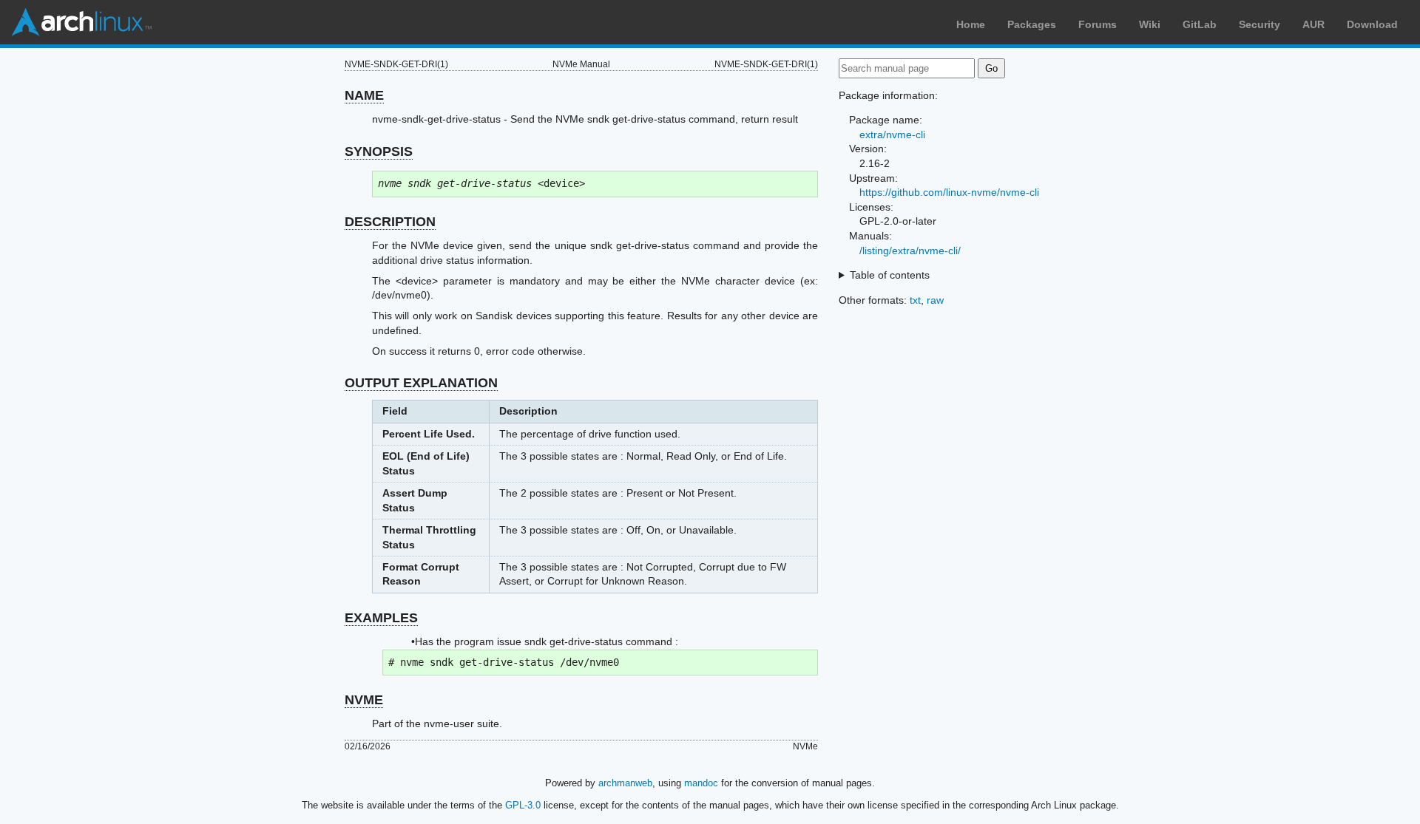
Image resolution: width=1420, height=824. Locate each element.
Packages (1031, 24)
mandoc (701, 783)
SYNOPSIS (379, 151)
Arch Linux (81, 22)
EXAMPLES (381, 617)
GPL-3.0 (523, 805)
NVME (364, 699)
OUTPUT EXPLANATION (421, 382)
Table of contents (890, 275)
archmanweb (625, 783)
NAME (364, 95)
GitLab (1200, 24)
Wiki (1149, 24)
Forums (1097, 24)
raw (935, 300)
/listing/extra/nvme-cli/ (910, 250)
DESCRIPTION (390, 221)
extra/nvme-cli (892, 134)
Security (1259, 24)
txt (915, 300)
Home (970, 24)
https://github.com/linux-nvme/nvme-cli (949, 192)
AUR (1313, 24)
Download (1372, 24)
